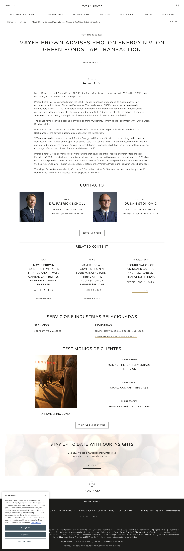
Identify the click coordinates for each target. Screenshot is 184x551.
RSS (95, 516)
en (171, 22)
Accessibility (125, 511)
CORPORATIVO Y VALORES (47, 331)
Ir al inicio (92, 490)
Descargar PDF (92, 62)
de (176, 22)
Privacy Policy (86, 511)
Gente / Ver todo (92, 233)
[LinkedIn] (84, 84)
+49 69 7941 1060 (74, 209)
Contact (85, 516)
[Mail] (89, 83)
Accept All (25, 528)
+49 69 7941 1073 (147, 209)
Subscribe (92, 465)
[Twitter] (99, 84)
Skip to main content (12, 2)
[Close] (46, 495)
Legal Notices (67, 511)
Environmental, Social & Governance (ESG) (119, 331)
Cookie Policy (36, 522)
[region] (25, 520)
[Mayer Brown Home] (92, 5)
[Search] (177, 5)
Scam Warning (106, 511)
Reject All (25, 535)
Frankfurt (58, 209)
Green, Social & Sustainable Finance (116, 336)
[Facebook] (94, 84)
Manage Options (25, 541)
